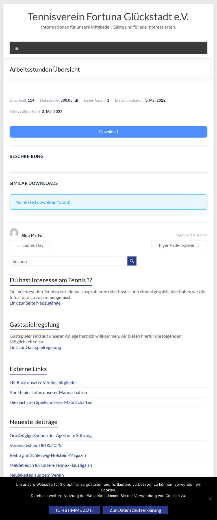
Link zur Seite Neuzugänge (35, 302)
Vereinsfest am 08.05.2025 (35, 445)
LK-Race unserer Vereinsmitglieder (43, 382)
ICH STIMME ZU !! (74, 510)
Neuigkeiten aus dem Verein (37, 475)
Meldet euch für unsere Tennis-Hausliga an (51, 465)
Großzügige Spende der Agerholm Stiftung (51, 435)
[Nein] (210, 499)
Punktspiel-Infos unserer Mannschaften (48, 392)
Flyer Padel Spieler (179, 245)
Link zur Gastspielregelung (35, 347)
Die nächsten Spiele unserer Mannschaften (51, 402)
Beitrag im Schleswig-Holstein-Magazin (48, 455)
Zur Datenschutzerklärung (135, 510)
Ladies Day (30, 245)
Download (108, 131)
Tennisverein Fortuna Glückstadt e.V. (108, 16)
